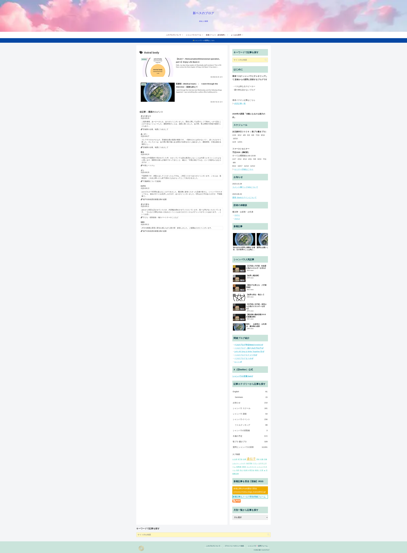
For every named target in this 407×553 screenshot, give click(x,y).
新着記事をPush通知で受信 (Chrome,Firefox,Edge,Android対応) (248, 490)
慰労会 (251, 470)
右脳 (261, 459)
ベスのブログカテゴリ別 (244, 355)
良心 (241, 470)
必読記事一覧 (240, 103)
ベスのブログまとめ (242, 358)
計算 (261, 470)
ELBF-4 (246, 470)
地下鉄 (240, 459)
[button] (266, 60)
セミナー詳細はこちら (243, 169)
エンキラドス (251, 467)
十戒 (247, 463)
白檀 (244, 459)
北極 (265, 459)
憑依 (258, 459)
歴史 (250, 463)
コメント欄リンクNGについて (245, 187)
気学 (237, 470)
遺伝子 (251, 458)
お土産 (234, 459)
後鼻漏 (238, 467)
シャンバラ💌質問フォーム (258, 546)
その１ (237, 215)
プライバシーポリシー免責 (234, 546)
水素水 (244, 467)
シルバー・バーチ (238, 463)
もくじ (237, 362)
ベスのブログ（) (248, 348)
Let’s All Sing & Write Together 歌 (248, 351)
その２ (237, 219)
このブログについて (213, 546)
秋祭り (257, 470)
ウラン (255, 463)
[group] (244, 242)
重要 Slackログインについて (244, 197)
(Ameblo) (247, 345)
